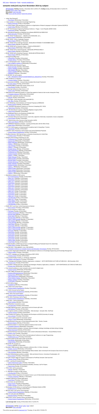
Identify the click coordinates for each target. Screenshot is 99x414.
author (16, 10)
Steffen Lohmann (12, 385)
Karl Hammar (11, 309)
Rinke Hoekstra (12, 302)
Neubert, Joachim (12, 348)
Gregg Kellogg (12, 342)
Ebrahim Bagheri (12, 323)
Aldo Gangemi (12, 70)
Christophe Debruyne (13, 94)
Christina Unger (12, 135)
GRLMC (10, 97)
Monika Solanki (12, 104)
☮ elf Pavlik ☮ (11, 281)
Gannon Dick (11, 140)
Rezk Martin (11, 20)
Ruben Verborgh (12, 157)
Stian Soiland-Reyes (13, 150)
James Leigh (11, 90)
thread (12, 10)
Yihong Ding (11, 58)
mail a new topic (17, 12)
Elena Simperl (11, 207)
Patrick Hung (11, 108)
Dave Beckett (11, 87)
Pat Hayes (10, 211)
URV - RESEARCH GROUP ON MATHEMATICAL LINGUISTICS (25, 76)
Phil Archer (11, 230)
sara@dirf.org (11, 284)
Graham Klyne (12, 274)
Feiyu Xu (10, 345)
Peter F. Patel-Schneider (14, 219)
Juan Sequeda (12, 145)
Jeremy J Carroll (12, 319)
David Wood (11, 380)
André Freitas (11, 27)
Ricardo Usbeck (12, 83)
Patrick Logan (11, 240)
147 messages (10, 8)
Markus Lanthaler (12, 279)
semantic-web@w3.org (28, 2)
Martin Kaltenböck (12, 142)
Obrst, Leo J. (11, 178)
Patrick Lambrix (12, 252)
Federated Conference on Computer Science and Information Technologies (27, 248)
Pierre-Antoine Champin (14, 278)
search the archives (27, 13)
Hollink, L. (10, 144)
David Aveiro (11, 30)
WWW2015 (11, 73)
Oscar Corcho (11, 383)
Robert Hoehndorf (12, 330)
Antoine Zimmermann (13, 212)
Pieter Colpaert (12, 170)
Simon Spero (11, 202)
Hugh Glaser (11, 224)
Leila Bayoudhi (12, 197)
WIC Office (11, 101)
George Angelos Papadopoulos (16, 132)
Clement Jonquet (12, 312)
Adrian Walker (11, 201)
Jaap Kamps (11, 128)
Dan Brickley (11, 340)
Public (19, 2)
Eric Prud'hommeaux (13, 176)
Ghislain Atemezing (13, 162)
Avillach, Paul (11, 333)
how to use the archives (15, 13)
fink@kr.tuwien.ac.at (13, 336)
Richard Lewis (12, 262)
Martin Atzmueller (12, 34)
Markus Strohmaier (13, 23)
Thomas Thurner (12, 359)
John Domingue (12, 352)
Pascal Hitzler (11, 118)
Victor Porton (11, 225)
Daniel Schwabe (12, 66)
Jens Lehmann (12, 316)
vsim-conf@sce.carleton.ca (15, 63)
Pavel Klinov (11, 180)
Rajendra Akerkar (12, 395)
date (20, 10)
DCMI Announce (12, 388)
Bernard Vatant (12, 160)
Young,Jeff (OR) (12, 222)
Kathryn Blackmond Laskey (15, 362)
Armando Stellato (12, 80)
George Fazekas (12, 269)
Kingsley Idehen (12, 59)
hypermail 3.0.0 (23, 410)
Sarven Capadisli (12, 68)
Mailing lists (13, 2)
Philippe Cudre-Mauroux (14, 259)
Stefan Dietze (11, 125)
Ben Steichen (11, 115)
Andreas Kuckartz (12, 153)
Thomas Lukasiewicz (13, 376)
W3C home (6, 2)
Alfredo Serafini (12, 158)
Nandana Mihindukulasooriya (15, 273)
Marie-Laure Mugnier (13, 121)
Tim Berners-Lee (12, 139)
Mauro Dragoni (12, 37)
